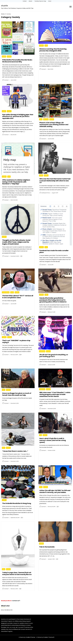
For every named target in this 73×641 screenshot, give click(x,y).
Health (4, 56)
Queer (41, 175)
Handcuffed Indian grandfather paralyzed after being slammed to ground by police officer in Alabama (52, 300)
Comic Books (5, 292)
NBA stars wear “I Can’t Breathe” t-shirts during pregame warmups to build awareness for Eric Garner (54, 394)
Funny (12, 292)
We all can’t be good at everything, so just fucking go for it (53, 356)
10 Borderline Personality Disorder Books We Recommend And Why (17, 61)
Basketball (42, 351)
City (40, 435)
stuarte (4, 5)
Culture (4, 337)
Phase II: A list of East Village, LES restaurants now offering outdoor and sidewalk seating (53, 124)
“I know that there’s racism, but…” (15, 451)
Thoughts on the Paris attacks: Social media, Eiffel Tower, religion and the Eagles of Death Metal (16, 242)
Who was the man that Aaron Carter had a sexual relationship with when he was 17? (54, 181)
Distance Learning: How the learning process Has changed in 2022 (52, 50)
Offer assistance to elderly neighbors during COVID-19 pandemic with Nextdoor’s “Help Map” (16, 182)
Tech (46, 45)
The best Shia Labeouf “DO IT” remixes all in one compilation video (17, 297)
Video (46, 294)
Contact (24, 1)
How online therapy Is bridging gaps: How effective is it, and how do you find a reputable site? (17, 116)
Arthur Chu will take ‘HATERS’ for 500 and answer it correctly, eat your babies (54, 491)
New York (45, 119)
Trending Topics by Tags (40, 1)
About (49, 1)
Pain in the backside (46, 547)
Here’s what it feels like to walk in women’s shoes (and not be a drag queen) (52, 440)
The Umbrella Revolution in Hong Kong (16, 503)
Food (40, 119)
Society (9, 56)
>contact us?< (16, 600)
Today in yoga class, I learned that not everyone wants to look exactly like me (16, 573)
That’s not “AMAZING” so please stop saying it (16, 341)
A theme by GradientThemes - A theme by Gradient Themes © (36, 637)
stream (30, 1)
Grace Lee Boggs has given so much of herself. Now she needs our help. (16, 394)
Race (3, 390)
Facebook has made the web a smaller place (54, 251)
